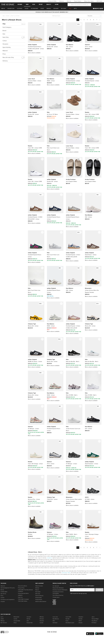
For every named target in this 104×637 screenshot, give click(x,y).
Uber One (20, 597)
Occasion (5, 44)
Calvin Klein (68, 616)
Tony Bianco (94, 620)
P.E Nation (94, 622)
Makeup (2, 620)
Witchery (42, 616)
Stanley (28, 618)
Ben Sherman (4, 622)
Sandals (80, 618)
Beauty (48, 4)
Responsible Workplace (58, 587)
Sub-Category (7, 27)
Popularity (90, 15)
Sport (41, 4)
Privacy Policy (21, 587)
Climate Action (56, 597)
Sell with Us (3, 593)
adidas (2, 618)
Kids (33, 4)
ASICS (80, 620)
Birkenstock (16, 616)
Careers (2, 597)
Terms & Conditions (22, 585)
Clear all (23, 24)
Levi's (2, 616)
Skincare (42, 618)
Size (4, 34)
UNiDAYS (20, 595)
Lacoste (41, 622)
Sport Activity (7, 47)
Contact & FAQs (51, 1)
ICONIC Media (4, 591)
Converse (64, 572)
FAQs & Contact (39, 585)
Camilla (15, 618)
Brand (4, 30)
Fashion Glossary (39, 595)
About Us (3, 585)
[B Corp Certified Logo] (61, 602)
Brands (2, 589)
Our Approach (56, 585)
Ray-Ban (68, 618)
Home (56, 4)
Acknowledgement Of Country (8, 587)
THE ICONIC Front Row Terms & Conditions (25, 590)
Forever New (29, 622)
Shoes (7, 15)
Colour (5, 40)
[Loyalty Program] (98, 8)
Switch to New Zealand (40, 601)
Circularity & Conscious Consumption (58, 592)
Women (20, 4)
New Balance (56, 618)
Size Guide (37, 591)
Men (27, 4)
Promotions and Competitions (7, 599)
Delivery (61, 1)
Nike (54, 620)
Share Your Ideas (89, 1)
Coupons (3, 601)
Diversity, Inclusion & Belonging (60, 589)
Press (2, 595)
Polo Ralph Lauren (70, 622)
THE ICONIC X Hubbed (23, 599)
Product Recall (38, 599)
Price (4, 54)
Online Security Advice (23, 593)
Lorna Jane (55, 616)
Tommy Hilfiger (95, 618)
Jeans (93, 616)
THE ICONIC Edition (22, 601)
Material (5, 50)
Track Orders (77, 1)
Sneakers (81, 616)
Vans (69, 572)
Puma (67, 620)
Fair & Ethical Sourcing (58, 595)
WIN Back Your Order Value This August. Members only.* (52, 12)
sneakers (49, 558)
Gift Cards (99, 1)
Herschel (42, 620)
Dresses (80, 622)
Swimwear (55, 622)
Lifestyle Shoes (14, 15)
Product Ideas (38, 597)
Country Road (17, 620)
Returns (68, 1)
